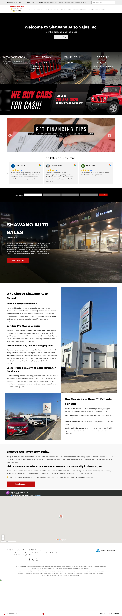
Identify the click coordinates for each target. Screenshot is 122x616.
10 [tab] (68, 150)
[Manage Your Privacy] (43, 613)
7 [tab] (59, 150)
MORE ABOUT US (18, 260)
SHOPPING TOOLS (66, 9)
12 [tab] (74, 150)
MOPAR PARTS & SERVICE (80, 9)
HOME (30, 9)
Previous (14, 137)
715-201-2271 (47, 2)
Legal (25, 555)
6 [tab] (56, 150)
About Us (10, 553)
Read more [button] (84, 181)
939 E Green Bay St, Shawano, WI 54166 (75, 2)
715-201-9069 (59, 2)
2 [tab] (45, 150)
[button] (114, 174)
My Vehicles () (12, 2)
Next (112, 137)
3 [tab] (48, 150)
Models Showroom (38, 553)
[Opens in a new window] (29, 560)
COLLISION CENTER (94, 9)
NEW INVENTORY (39, 9)
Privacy (9, 555)
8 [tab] (62, 150)
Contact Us (17, 555)
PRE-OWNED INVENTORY (52, 9)
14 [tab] (79, 150)
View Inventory (61, 37)
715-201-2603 (34, 2)
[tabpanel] (61, 135)
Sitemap (32, 555)
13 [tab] (76, 150)
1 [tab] (42, 150)
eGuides (26, 553)
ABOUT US (104, 9)
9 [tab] (65, 150)
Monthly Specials (51, 553)
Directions (18, 553)
